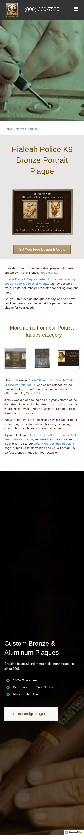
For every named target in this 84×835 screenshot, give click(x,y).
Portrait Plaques (27, 128)
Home (8, 128)
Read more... (49, 272)
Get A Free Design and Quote (54, 443)
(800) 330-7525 (42, 9)
